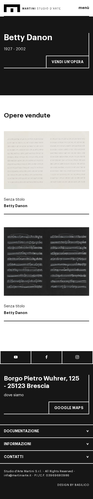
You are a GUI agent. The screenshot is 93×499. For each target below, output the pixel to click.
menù (84, 8)
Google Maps (69, 408)
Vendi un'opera (67, 62)
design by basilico (73, 485)
